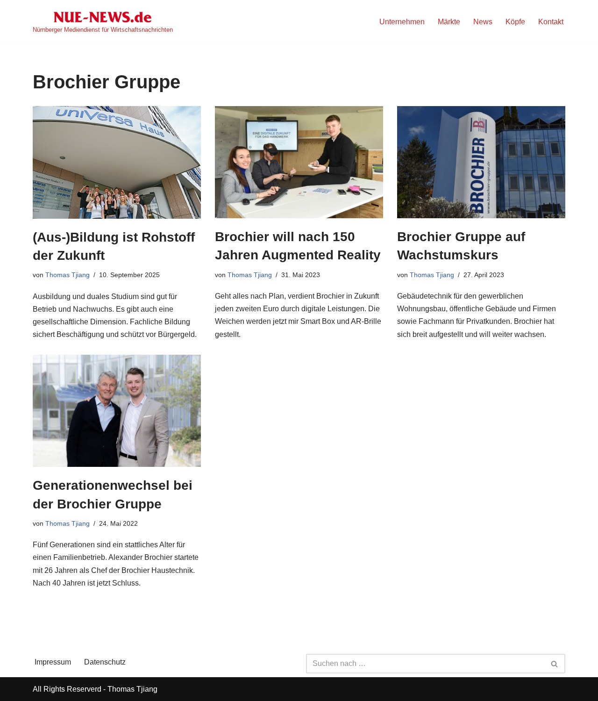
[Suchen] (554, 663)
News (482, 22)
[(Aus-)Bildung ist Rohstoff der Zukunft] (117, 162)
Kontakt (550, 22)
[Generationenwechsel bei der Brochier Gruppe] (117, 411)
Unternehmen (402, 22)
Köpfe (515, 22)
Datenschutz (105, 662)
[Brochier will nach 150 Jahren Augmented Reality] (299, 162)
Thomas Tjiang (67, 275)
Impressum (53, 662)
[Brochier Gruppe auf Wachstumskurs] (481, 162)
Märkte (449, 22)
